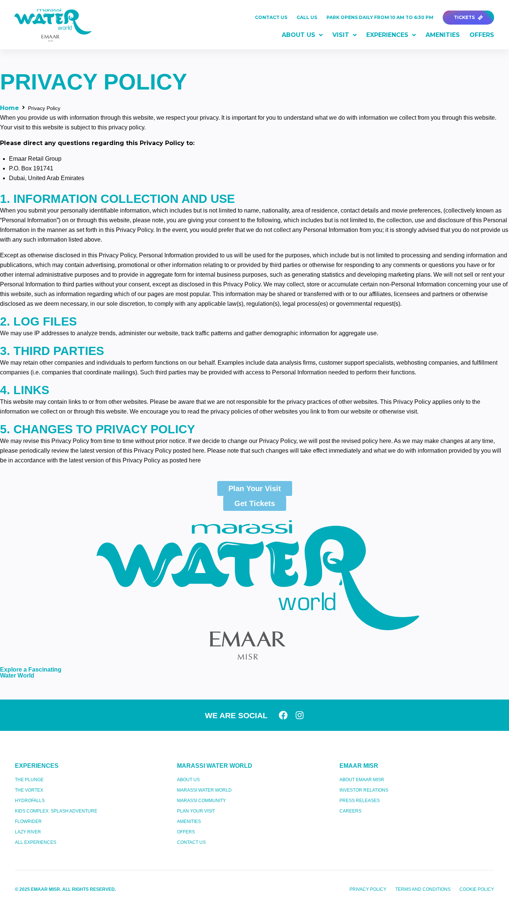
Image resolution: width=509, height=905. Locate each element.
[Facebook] (283, 715)
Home (9, 107)
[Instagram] (299, 715)
